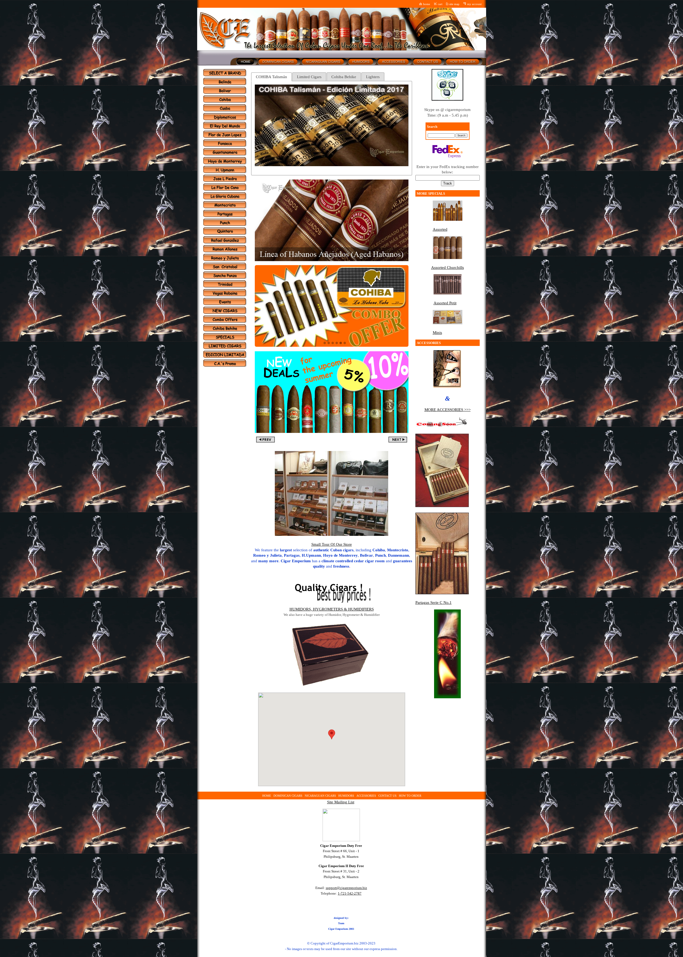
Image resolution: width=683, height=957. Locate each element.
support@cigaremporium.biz (346, 888)
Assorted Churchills (447, 267)
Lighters (373, 77)
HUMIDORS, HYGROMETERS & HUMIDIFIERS (331, 609)
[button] (331, 734)
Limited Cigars (309, 77)
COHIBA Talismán (271, 77)
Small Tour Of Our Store (331, 544)
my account (474, 4)
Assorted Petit (445, 303)
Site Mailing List (340, 802)
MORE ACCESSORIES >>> (447, 410)
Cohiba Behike (343, 77)
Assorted (440, 229)
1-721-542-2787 (350, 893)
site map (454, 4)
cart (440, 4)
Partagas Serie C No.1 (433, 602)
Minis (437, 332)
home (426, 4)
